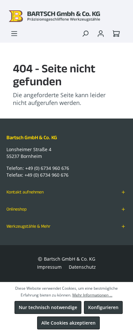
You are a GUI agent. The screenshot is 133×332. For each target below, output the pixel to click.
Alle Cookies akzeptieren (68, 323)
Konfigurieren (103, 307)
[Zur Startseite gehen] (66, 16)
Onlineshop (16, 209)
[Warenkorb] (117, 33)
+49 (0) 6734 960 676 (47, 168)
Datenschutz (82, 267)
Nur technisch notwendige (48, 307)
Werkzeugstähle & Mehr (28, 226)
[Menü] (14, 33)
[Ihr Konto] (100, 33)
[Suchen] (85, 33)
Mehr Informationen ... (92, 295)
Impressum (49, 267)
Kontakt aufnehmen (25, 191)
